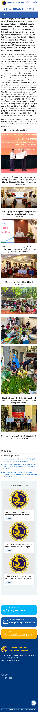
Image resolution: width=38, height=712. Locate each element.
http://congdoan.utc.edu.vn (15, 663)
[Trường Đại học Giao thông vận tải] (19, 3)
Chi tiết (9, 518)
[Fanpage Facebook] (3, 678)
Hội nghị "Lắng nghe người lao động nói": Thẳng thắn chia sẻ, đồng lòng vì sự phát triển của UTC (19, 460)
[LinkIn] (7, 678)
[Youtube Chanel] (11, 678)
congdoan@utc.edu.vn (12, 660)
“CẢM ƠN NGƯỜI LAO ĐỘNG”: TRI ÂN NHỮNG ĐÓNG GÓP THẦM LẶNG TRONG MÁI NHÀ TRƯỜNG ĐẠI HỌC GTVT (20, 474)
